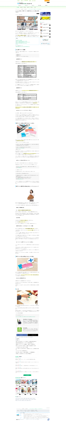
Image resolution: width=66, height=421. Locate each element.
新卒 (31, 398)
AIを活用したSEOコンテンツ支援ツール (39, 416)
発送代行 (31, 418)
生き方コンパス (23, 400)
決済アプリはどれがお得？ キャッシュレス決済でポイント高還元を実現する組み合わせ (26, 341)
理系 (30, 398)
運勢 (23, 399)
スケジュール (35, 399)
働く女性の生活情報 (44, 415)
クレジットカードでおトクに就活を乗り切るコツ (21, 350)
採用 (33, 419)
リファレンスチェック (40, 418)
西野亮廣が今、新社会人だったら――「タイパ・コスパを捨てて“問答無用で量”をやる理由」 (25, 359)
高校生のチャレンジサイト (33, 415)
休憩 (29, 400)
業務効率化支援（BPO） (28, 418)
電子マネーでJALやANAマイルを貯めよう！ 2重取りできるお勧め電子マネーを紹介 (26, 345)
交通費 (24, 398)
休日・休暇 (26, 398)
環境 (25, 400)
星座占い (16, 400)
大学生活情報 (41, 415)
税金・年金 (25, 7)
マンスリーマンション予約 (34, 416)
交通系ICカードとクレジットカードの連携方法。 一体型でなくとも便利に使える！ (25, 344)
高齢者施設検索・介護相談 (44, 416)
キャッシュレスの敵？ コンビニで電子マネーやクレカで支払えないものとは (25, 316)
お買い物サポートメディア (29, 416)
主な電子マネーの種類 (19, 40)
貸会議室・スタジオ (33, 418)
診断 (21, 386)
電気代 (28, 398)
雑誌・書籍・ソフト (47, 415)
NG (31, 399)
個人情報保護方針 (38, 419)
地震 (32, 399)
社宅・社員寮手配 (37, 418)
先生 (21, 398)
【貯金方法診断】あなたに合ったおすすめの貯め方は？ (22, 46)
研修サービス (25, 418)
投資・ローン (32, 7)
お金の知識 (18, 7)
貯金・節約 (21, 7)
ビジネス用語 (27, 400)
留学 (22, 398)
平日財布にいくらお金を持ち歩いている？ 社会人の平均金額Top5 (23, 353)
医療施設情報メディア (25, 416)
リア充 (25, 399)
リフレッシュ (34, 398)
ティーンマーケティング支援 (38, 415)
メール (20, 399)
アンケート (20, 400)
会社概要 (27, 419)
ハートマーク (17, 398)
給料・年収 (28, 7)
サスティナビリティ (31, 419)
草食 (26, 399)
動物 (18, 398)
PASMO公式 (19, 167)
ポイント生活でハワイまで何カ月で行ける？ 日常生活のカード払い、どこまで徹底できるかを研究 (27, 349)
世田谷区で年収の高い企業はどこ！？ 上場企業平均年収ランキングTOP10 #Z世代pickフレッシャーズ (26, 365)
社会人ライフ (17, 386)
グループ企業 (35, 419)
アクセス (28, 419)
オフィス (29, 399)
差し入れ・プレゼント (17, 399)
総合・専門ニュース (29, 415)
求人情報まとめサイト (25, 415)
